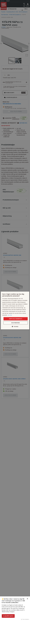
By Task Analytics (25, 619)
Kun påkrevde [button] (15, 322)
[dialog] (15, 310)
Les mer (10, 315)
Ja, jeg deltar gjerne (8, 615)
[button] (15, 326)
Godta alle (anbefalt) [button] (15, 318)
